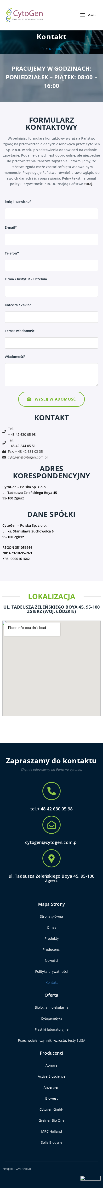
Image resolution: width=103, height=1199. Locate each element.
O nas (51, 927)
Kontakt (55, 48)
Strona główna (51, 916)
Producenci (52, 949)
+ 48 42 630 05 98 (22, 434)
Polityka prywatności (51, 971)
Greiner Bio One (51, 1120)
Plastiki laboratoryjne (52, 1029)
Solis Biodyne (51, 1142)
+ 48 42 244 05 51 (22, 445)
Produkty (52, 938)
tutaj (88, 183)
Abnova (51, 1065)
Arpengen (51, 1087)
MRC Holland (51, 1131)
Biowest (51, 1098)
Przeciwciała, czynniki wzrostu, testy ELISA (51, 1040)
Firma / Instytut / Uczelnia (26, 279)
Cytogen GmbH (51, 1109)
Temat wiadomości (20, 330)
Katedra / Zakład (18, 305)
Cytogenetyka (51, 1018)
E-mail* (11, 227)
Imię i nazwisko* (18, 201)
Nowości (51, 960)
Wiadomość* (15, 356)
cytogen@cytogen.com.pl (28, 457)
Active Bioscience (51, 1076)
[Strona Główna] (42, 48)
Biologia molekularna (52, 1007)
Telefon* (12, 253)
